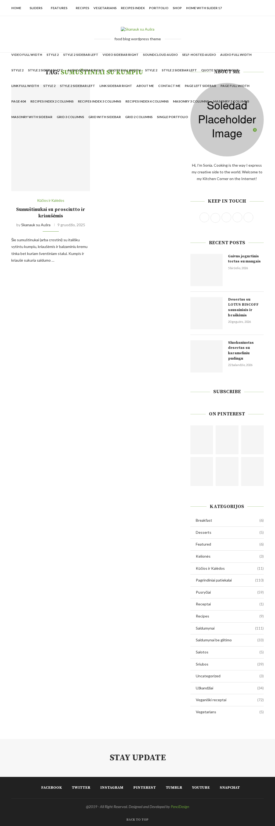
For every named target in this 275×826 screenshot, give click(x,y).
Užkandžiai (230, 688)
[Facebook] (211, 132)
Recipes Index (133, 8)
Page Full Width (234, 86)
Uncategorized (230, 676)
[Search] (261, 132)
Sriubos (230, 664)
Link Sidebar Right (115, 86)
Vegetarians (105, 8)
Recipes (82, 8)
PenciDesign (180, 806)
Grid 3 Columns (70, 117)
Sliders (36, 8)
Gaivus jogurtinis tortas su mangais (244, 259)
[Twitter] (217, 132)
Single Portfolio (172, 117)
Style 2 (52, 55)
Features (59, 8)
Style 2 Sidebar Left (80, 55)
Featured (230, 544)
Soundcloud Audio (160, 55)
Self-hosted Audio (199, 55)
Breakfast (230, 520)
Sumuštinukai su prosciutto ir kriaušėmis (50, 212)
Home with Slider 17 (204, 8)
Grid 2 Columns (139, 117)
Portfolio (158, 8)
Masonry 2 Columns (231, 101)
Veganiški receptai (230, 699)
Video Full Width (26, 55)
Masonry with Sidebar (31, 117)
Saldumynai (230, 628)
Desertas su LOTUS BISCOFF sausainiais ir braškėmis (243, 307)
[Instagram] (222, 132)
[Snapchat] (245, 132)
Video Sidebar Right (121, 55)
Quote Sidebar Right (220, 70)
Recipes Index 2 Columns (52, 101)
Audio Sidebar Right (85, 70)
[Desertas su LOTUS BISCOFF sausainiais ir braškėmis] (206, 313)
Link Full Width (25, 86)
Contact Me (169, 86)
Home (16, 8)
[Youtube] (239, 132)
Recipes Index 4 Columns (147, 101)
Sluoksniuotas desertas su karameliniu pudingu (241, 350)
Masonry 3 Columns (191, 101)
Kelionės (230, 556)
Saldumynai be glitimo (230, 640)
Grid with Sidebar (104, 117)
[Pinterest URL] (201, 440)
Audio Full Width (236, 55)
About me (145, 86)
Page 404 (18, 101)
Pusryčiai (230, 592)
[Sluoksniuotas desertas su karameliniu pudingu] (206, 356)
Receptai (230, 604)
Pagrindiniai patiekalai (230, 580)
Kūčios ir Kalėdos (230, 568)
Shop (177, 8)
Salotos (230, 652)
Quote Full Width (124, 70)
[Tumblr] (234, 132)
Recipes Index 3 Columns (99, 101)
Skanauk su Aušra (35, 224)
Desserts (230, 532)
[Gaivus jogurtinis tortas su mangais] (206, 270)
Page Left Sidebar (200, 86)
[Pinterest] (228, 132)
